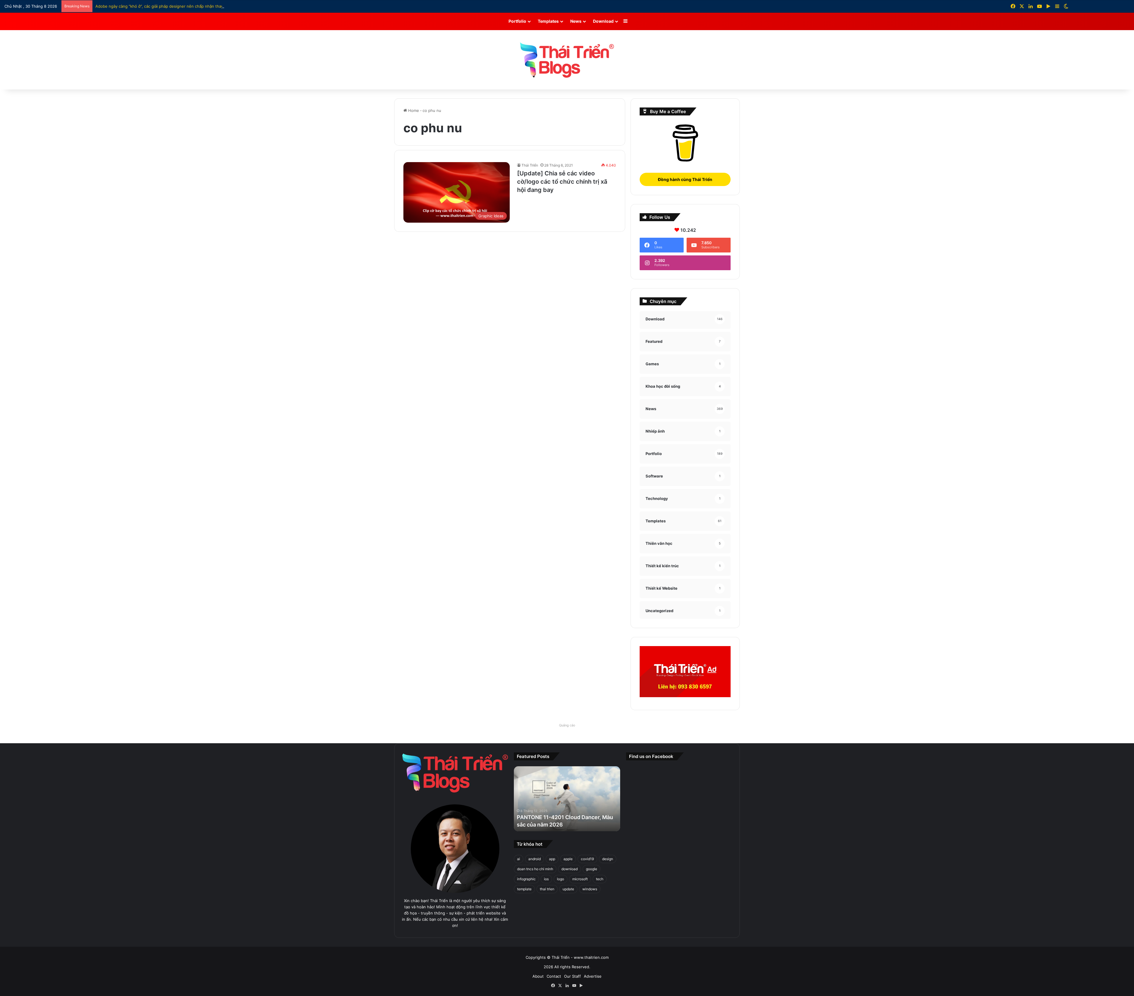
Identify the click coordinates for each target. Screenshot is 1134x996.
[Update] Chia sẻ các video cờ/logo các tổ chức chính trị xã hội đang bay (562, 181)
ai (518, 859)
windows (589, 889)
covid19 (587, 859)
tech (599, 879)
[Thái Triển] (567, 60)
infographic (526, 879)
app (552, 859)
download (569, 869)
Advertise (593, 976)
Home (413, 110)
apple (568, 859)
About (538, 976)
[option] (567, 798)
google (591, 869)
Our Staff (572, 976)
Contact (554, 976)
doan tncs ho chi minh (535, 869)
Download (603, 21)
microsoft (580, 879)
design (607, 859)
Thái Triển (530, 165)
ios (546, 879)
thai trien (547, 889)
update (568, 889)
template (524, 889)
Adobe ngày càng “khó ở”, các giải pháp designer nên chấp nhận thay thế (163, 6)
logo (560, 879)
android (534, 859)
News (575, 21)
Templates (548, 21)
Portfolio (517, 21)
